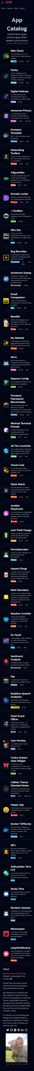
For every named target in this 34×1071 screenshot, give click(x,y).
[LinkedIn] (22, 1030)
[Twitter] (7, 1030)
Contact (22, 8)
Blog (15, 8)
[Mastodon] (19, 1030)
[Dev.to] (15, 1030)
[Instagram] (26, 1030)
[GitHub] (11, 1030)
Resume (10, 8)
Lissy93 (20, 973)
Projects (18, 1064)
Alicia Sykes (23, 43)
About (3, 8)
